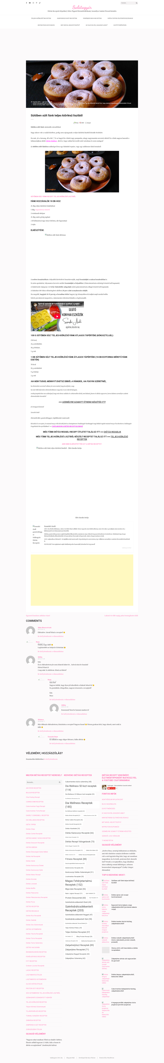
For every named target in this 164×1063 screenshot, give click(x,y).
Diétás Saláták (31, 920)
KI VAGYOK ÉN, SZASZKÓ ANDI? (97, 25)
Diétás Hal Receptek (33, 856)
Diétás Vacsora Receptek (87, 854)
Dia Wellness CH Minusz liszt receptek (79, 794)
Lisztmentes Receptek (74, 876)
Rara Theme (91, 1058)
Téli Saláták (69, 936)
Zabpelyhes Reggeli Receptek (77, 954)
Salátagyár (82, 7)
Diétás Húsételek (72, 828)
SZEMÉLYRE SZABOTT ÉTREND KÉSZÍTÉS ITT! (84, 402)
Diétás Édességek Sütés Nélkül (37, 852)
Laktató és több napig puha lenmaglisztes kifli (121, 616)
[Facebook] (26, 3)
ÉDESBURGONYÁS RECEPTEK (36, 952)
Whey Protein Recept (84, 936)
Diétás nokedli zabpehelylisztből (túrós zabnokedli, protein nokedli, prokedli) (123, 940)
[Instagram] (33, 3)
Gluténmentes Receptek (74, 868)
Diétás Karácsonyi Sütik (34, 870)
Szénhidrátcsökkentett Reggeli (78, 915)
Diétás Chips (30, 829)
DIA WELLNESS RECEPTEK (35, 820)
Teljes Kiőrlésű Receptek (75, 104)
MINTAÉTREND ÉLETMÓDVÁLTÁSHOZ (115, 818)
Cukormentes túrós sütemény (78, 782)
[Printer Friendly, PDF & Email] (82, 122)
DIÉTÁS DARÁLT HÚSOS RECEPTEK (38, 838)
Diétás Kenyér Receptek (72, 837)
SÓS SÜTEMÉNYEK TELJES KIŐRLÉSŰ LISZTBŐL (43, 993)
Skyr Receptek (93, 897)
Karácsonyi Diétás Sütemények (79, 872)
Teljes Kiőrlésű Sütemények (110, 103)
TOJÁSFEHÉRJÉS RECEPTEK (36, 1011)
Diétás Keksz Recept (33, 875)
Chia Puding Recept (33, 797)
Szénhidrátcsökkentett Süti (78, 919)
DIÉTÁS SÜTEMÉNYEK (79, 103)
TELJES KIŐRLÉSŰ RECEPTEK (41, 18)
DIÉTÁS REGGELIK (67, 103)
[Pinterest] (36, 3)
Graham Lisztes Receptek (35, 966)
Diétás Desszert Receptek (35, 843)
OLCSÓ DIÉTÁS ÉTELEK (34, 984)
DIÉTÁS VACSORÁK (33, 947)
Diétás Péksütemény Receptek (41, 103)
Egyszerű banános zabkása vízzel (38, 616)
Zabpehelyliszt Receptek (79, 945)
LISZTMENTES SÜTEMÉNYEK (36, 979)
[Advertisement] (82, 43)
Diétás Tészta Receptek (34, 934)
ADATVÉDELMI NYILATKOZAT (112, 799)
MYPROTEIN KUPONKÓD (46, 25)
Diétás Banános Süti (90, 815)
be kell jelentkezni (50, 759)
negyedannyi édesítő (42, 210)
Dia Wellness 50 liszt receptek (81, 788)
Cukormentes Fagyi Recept (35, 806)
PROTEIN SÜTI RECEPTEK (35, 988)
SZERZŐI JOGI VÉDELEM (111, 836)
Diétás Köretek (31, 879)
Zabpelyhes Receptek (77, 949)
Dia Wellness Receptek (79, 804)
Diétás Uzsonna (37, 104)
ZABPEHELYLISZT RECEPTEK (67, 18)
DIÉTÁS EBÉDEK (31, 847)
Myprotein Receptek (75, 889)
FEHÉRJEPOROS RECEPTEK (92, 18)
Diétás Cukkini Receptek (74, 820)
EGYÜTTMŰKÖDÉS (120, 25)
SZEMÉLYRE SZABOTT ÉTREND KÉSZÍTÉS (116, 831)
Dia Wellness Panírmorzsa (72, 798)
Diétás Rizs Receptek (33, 916)
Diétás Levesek (31, 884)
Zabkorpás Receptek (71, 941)
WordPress (110, 1058)
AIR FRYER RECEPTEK (33, 788)
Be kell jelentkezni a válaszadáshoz (50, 636)
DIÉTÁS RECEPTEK (56, 103)
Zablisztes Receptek (88, 941)
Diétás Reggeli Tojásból (72, 846)
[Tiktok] (39, 3)
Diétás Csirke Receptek (34, 834)
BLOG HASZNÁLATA (109, 804)
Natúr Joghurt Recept (48, 104)
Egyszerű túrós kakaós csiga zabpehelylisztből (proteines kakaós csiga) (124, 907)
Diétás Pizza (30, 902)
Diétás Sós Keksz (92, 850)
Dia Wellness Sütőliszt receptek (75, 811)
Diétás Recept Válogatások (80, 841)
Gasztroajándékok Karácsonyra (75, 863)
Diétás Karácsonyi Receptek (79, 833)
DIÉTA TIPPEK (31, 824)
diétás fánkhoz (51, 141)
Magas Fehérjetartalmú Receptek (78, 882)
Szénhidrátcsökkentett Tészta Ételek (76, 923)
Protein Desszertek (75, 898)
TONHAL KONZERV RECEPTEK (36, 1016)
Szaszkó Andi (48, 102)
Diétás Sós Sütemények (34, 925)
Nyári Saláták (90, 893)
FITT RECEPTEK (31, 961)
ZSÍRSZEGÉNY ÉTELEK (125, 103)
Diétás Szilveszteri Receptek (74, 850)
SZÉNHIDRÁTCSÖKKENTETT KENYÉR (39, 997)
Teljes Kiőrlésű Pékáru (61, 104)
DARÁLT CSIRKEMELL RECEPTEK (37, 815)
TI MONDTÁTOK (107, 840)
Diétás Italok (30, 861)
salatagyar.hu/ (126, 548)
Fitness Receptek (76, 859)
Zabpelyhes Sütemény (75, 958)
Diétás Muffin (30, 888)
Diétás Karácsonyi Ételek (34, 865)
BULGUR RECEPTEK (33, 793)
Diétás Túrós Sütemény (34, 943)
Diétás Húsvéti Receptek (73, 824)
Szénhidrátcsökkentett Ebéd (78, 902)
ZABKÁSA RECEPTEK (33, 1020)
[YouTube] (30, 3)
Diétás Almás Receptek (72, 815)
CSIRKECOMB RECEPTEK (34, 802)
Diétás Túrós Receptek (34, 938)
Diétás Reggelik (112, 432)
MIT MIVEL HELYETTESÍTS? (70, 25)
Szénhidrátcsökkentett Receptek (79, 908)
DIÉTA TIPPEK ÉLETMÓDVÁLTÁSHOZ (120, 18)
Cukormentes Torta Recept (35, 811)
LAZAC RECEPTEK (32, 970)
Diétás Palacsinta (32, 893)
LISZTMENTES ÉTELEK (34, 975)
